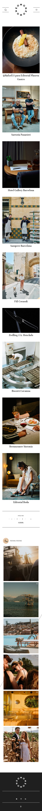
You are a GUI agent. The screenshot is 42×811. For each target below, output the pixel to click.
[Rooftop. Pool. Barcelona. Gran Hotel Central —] (21, 635)
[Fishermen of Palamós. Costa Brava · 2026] (21, 563)
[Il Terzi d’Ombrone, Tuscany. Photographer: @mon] (21, 672)
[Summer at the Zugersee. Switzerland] (21, 599)
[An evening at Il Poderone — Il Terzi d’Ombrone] (21, 744)
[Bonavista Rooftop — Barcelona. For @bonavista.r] (21, 708)
